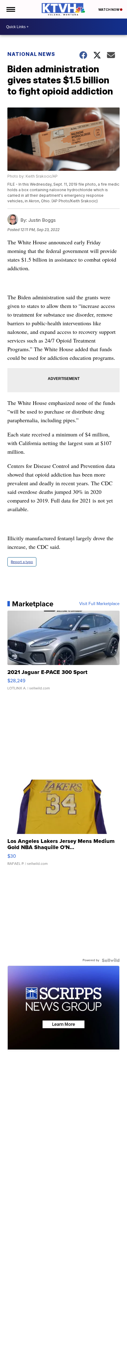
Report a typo (22, 562)
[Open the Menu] (10, 9)
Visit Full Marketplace (99, 604)
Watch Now (109, 9)
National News (31, 54)
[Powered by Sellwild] (111, 960)
